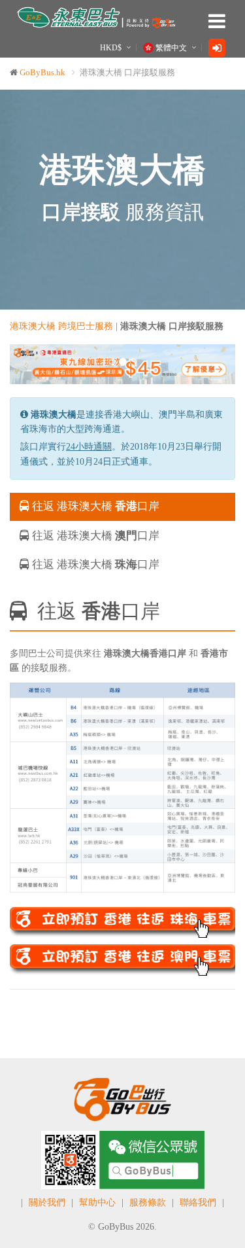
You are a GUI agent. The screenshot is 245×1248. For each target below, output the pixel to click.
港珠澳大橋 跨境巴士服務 (61, 326)
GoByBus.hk (42, 72)
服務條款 (147, 1202)
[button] (27, 364)
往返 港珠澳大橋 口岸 (94, 506)
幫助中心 (97, 1202)
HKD (111, 47)
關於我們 (47, 1202)
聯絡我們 (198, 1202)
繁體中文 (171, 47)
